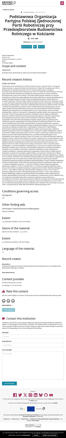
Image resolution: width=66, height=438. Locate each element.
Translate (38, 426)
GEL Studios (35, 420)
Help (32, 400)
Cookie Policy (24, 419)
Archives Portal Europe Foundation (29, 415)
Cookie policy (25, 435)
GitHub (55, 403)
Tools (49, 399)
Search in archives (29, 12)
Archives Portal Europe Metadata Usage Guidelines (44, 419)
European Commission (29, 416)
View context (27, 46)
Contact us (6, 419)
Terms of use (15, 419)
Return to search (8, 9)
